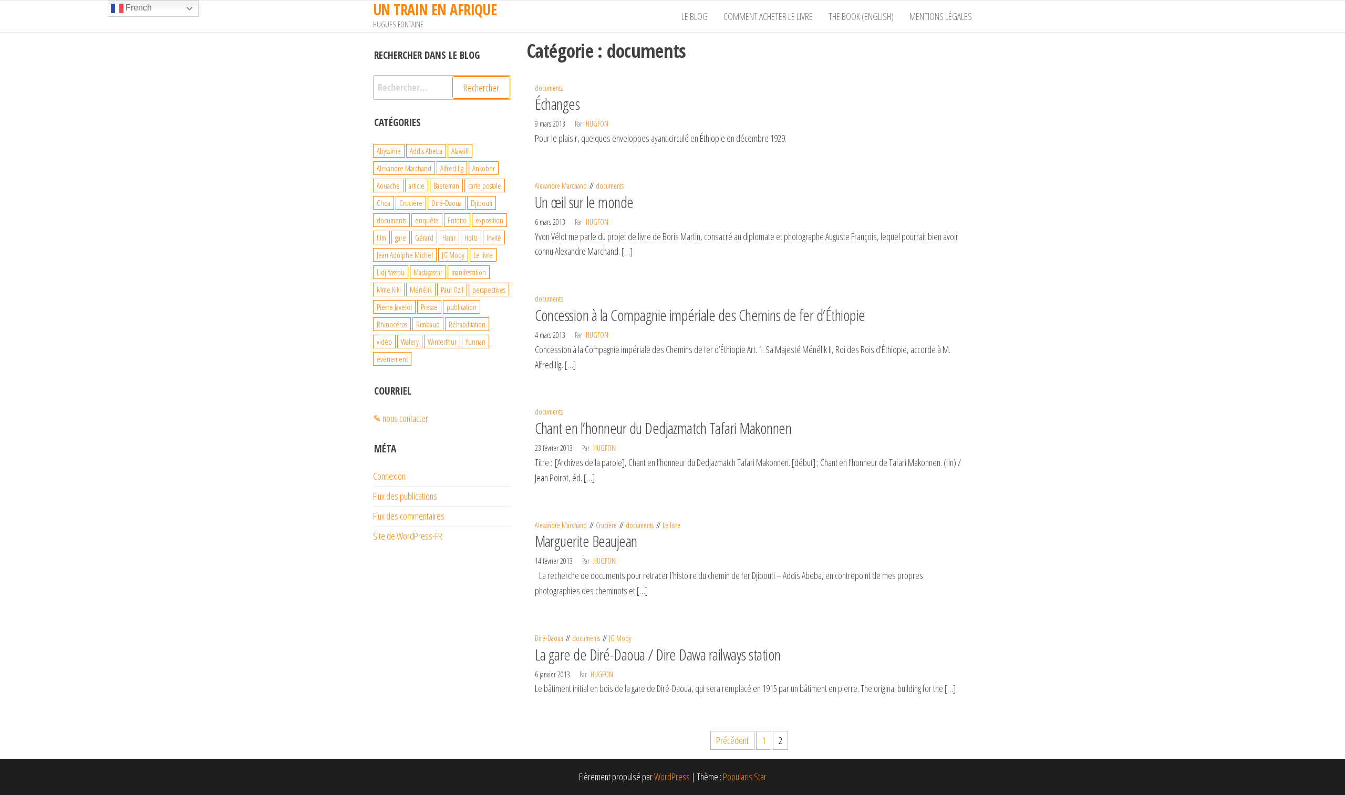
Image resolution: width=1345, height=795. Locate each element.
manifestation (468, 272)
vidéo (384, 341)
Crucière (606, 525)
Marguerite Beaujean (586, 541)
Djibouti (481, 203)
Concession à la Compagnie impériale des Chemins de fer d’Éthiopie (700, 315)
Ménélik (421, 289)
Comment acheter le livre (768, 16)
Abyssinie (389, 151)
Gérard (424, 237)
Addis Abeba (426, 151)
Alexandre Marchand (561, 186)
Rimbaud (428, 324)
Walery (410, 341)
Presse (429, 307)
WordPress (672, 776)
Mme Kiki (389, 289)
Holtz (471, 237)
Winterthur (442, 341)
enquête (427, 220)
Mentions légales (940, 16)
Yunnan (475, 341)
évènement (392, 359)
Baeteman (446, 185)
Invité (494, 237)
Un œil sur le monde (584, 202)
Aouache (388, 185)
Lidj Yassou (391, 272)
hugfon (597, 124)
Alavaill (460, 151)
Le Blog (694, 16)
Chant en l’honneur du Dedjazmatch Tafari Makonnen (663, 428)
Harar (449, 237)
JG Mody (620, 638)
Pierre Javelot (394, 307)
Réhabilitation (467, 324)
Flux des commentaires (408, 516)
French (137, 7)
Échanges (557, 104)
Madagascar (427, 272)
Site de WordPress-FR (407, 536)
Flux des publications (405, 496)
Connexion (389, 476)
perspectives (488, 289)
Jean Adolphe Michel (405, 255)
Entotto (457, 220)
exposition (489, 220)
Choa (383, 203)
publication (462, 307)
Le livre (671, 525)
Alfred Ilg (451, 168)
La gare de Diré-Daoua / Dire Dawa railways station (658, 654)
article (417, 185)
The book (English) (861, 16)
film (381, 237)
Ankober (483, 168)
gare (400, 237)
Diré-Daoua (549, 638)
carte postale (484, 185)
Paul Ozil (452, 289)
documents (549, 88)
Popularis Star (745, 776)
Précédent (732, 740)
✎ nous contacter (400, 418)
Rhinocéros (392, 324)
